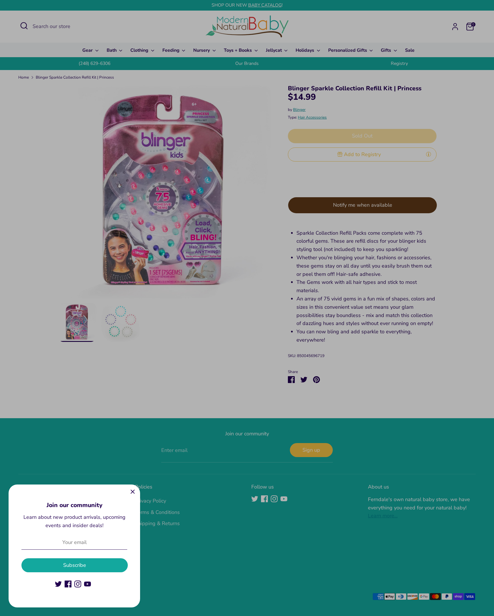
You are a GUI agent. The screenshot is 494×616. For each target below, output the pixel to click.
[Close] (132, 492)
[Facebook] (68, 584)
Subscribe (74, 565)
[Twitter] (58, 584)
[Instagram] (77, 584)
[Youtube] (87, 584)
